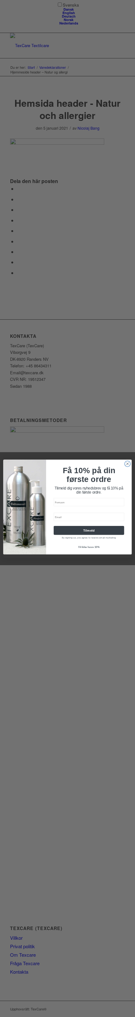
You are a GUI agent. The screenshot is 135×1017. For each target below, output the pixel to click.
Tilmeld (89, 530)
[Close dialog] (127, 463)
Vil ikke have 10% (89, 546)
